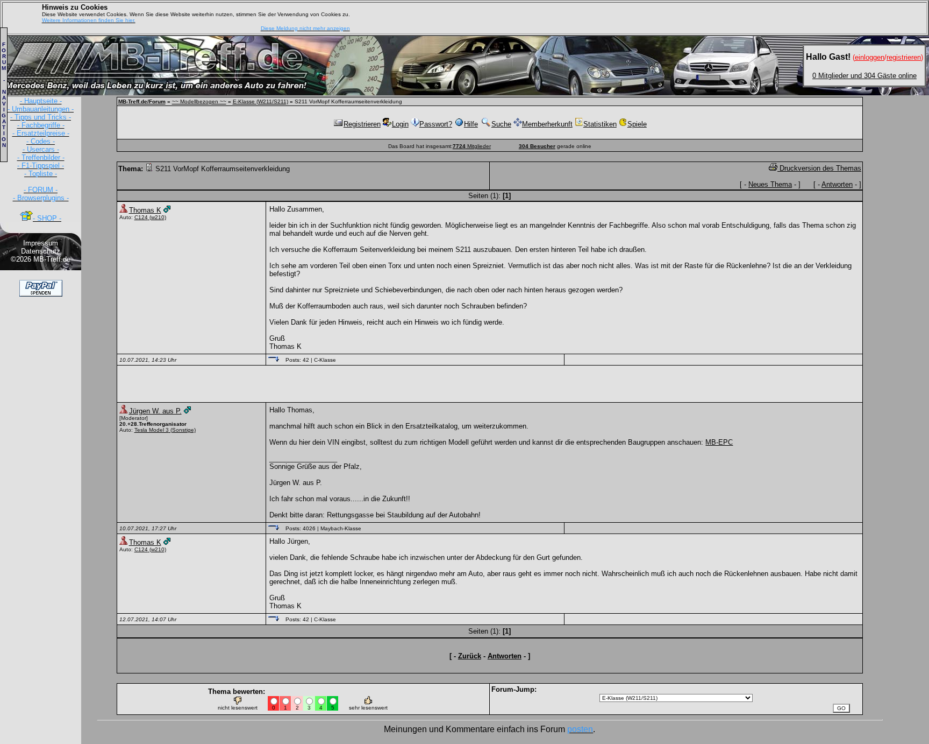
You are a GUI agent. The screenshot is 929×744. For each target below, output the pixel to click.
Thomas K (145, 210)
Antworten (837, 184)
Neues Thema (770, 184)
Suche (501, 124)
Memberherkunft (547, 124)
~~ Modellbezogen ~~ (199, 101)
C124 (141, 217)
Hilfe (471, 124)
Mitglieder (472, 146)
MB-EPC (719, 442)
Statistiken (600, 124)
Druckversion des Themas (819, 168)
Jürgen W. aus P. (155, 411)
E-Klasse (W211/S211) (260, 101)
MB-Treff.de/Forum (142, 101)
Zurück (469, 656)
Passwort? (435, 124)
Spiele (637, 124)
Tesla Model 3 (151, 430)
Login (400, 124)
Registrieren (362, 124)
